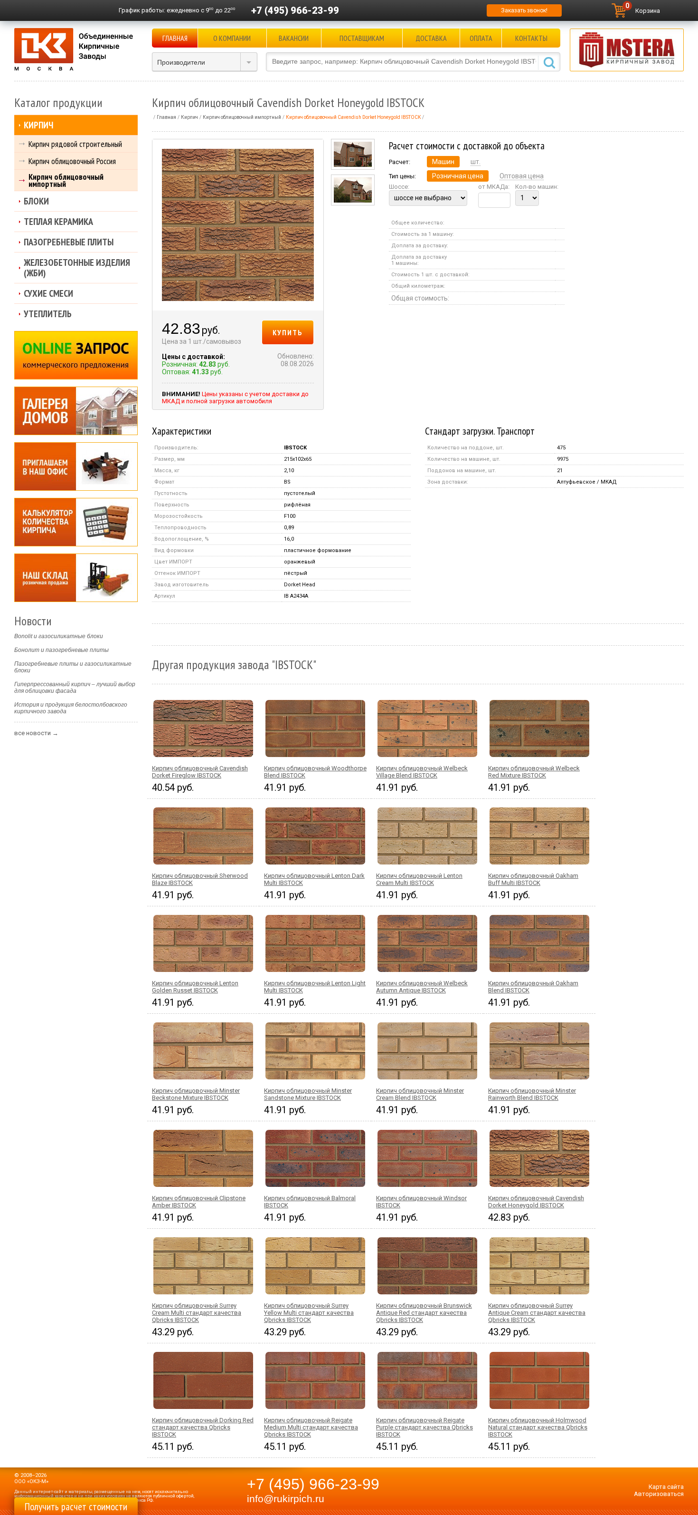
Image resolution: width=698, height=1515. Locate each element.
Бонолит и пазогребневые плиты (61, 650)
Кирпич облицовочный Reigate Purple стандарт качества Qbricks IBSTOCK (424, 1427)
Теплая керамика (58, 221)
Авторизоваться (659, 1493)
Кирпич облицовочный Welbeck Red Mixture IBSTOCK (534, 772)
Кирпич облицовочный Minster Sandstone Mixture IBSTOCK (308, 1094)
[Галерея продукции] (76, 411)
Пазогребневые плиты (68, 242)
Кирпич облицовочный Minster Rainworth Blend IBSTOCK (532, 1094)
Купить (288, 332)
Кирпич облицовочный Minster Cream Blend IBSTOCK (420, 1094)
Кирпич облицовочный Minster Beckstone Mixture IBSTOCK (196, 1094)
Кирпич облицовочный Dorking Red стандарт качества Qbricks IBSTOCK (203, 1427)
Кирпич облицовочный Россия (72, 160)
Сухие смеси (48, 293)
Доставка (431, 38)
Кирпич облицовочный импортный (66, 180)
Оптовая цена (522, 176)
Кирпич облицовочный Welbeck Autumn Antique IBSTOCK (422, 987)
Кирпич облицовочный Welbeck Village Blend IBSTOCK (422, 772)
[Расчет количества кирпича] (76, 522)
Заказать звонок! (524, 10)
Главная (175, 38)
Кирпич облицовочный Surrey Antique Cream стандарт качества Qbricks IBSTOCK (536, 1312)
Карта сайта (666, 1486)
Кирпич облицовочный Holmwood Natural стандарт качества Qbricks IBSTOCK (537, 1427)
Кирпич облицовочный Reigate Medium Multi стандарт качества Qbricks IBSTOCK (311, 1427)
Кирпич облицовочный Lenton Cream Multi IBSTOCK (419, 879)
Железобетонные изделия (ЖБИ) (77, 267)
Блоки (36, 201)
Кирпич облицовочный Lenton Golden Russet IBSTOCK (195, 987)
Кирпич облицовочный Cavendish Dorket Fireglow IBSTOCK (200, 772)
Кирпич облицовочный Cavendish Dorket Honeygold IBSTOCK (536, 1202)
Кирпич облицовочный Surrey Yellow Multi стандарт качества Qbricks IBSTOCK (309, 1312)
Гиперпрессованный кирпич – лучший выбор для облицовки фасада (74, 687)
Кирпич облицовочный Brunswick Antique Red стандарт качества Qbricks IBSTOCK (424, 1312)
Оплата (481, 38)
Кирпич (38, 125)
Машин (443, 161)
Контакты (531, 38)
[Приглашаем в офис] (76, 466)
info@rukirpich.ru (285, 1499)
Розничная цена (457, 176)
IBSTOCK (295, 448)
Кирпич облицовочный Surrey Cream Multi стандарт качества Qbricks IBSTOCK (196, 1312)
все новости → (36, 733)
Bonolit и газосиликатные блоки (58, 636)
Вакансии (294, 38)
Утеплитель (48, 314)
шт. (476, 161)
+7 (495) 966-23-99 (295, 10)
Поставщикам (362, 38)
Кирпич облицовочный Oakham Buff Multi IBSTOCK (533, 879)
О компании (232, 38)
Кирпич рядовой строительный (75, 143)
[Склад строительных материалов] (76, 578)
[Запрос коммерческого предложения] (76, 355)
